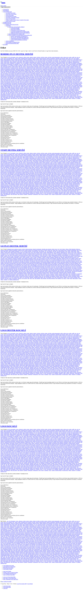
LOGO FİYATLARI (7, 11)
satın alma (23, 92)
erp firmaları (79, 63)
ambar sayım (65, 57)
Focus (62, 64)
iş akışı (51, 66)
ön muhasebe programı (73, 89)
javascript (38, 70)
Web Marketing (7, 98)
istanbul (2, 67)
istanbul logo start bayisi (58, 69)
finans (50, 64)
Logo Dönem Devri (67, 76)
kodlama (26, 71)
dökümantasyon (76, 62)
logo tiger (61, 83)
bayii (75, 58)
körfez (33, 71)
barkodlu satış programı (60, 58)
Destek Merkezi (62, 62)
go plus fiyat (47, 65)
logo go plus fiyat (57, 78)
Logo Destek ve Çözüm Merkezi (22, 76)
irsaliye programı (46, 66)
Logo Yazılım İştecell (44, 85)
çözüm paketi (19, 62)
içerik (24, 66)
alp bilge (38, 57)
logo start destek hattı (58, 81)
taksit (73, 93)
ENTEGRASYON (7, 23)
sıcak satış (6, 278)
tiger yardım (60, 96)
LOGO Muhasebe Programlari (65, 80)
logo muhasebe (32, 80)
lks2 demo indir (46, 72)
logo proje (13, 81)
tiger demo (25, 96)
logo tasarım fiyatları (30, 83)
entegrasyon (59, 63)
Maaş (19, 86)
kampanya (45, 70)
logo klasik (19, 80)
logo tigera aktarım (58, 84)
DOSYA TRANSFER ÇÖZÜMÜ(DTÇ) (19, 36)
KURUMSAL (6, 10)
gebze (67, 64)
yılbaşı (69, 98)
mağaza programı (24, 86)
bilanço (2, 59)
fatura (25, 64)
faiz (22, 64)
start (22, 93)
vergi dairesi (49, 97)
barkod (37, 58)
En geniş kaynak (52, 63)
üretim (20, 97)
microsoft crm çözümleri (71, 86)
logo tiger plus (15, 84)
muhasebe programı (19, 87)
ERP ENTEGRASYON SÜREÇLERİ (16, 34)
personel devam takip (18, 91)
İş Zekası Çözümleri (70, 66)
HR (19, 66)
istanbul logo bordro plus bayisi (50, 67)
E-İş (21, 63)
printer (59, 91)
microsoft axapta (62, 86)
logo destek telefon (11, 76)
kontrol (29, 71)
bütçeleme (31, 60)
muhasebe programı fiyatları (40, 87)
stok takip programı (45, 93)
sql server (19, 93)
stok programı (37, 93)
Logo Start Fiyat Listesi (10, 12)
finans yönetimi (55, 64)
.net (8, 57)
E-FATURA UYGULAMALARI (18, 30)
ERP (69, 63)
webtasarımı (35, 98)
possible (52, 91)
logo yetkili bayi (53, 85)
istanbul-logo (28, 70)
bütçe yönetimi (26, 60)
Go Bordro (11, 65)
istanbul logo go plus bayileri (63, 67)
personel (12, 91)
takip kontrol (68, 93)
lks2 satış (68, 72)
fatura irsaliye (29, 64)
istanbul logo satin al (20, 69)
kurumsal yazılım (44, 259)
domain (2, 63)
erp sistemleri (15, 64)
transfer (71, 96)
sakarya (16, 92)
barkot (67, 58)
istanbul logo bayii (22, 67)
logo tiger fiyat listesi (7, 84)
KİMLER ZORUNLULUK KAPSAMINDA (20, 32)
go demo (16, 65)
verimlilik (56, 97)
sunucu (58, 93)
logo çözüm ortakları (46, 74)
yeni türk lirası (65, 98)
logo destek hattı (76, 74)
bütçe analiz (14, 60)
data (36, 62)
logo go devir (24, 265)
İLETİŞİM (5, 44)
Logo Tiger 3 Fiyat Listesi (11, 14)
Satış (40, 92)
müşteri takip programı (30, 89)
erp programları (9, 64)
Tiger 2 (60, 94)
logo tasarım (14, 83)
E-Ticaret (31, 63)
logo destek (70, 74)
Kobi (2, 71)
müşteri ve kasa (38, 89)
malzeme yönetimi (50, 86)
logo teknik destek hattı (53, 83)
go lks (27, 65)
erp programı (3, 64)
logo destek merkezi (38, 263)
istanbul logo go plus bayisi (75, 67)
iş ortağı (54, 66)
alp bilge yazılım (44, 57)
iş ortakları (59, 66)
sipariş (4, 93)
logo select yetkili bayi (24, 81)
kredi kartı (37, 71)
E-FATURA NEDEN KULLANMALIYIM (20, 31)
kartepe (69, 70)
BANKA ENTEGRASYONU (12, 24)
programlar (69, 91)
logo (1, 73)
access (17, 57)
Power (56, 91)
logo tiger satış (50, 84)
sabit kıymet (12, 92)
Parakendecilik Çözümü (58, 90)
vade (41, 97)
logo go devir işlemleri (8, 78)
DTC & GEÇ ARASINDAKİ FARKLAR (19, 37)
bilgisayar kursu (36, 59)
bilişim (41, 59)
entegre (63, 63)
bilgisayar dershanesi (28, 59)
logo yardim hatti (21, 85)
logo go (58, 77)
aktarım (31, 57)
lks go (21, 72)
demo (41, 62)
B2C (13, 58)
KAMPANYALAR (7, 22)
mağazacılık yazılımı (38, 86)
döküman (70, 62)
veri (53, 97)
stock (24, 93)
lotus (12, 86)
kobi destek (12, 71)
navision (52, 89)
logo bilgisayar (62, 73)
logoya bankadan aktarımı (76, 85)
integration (36, 66)
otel (23, 90)
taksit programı (78, 93)
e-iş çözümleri (26, 63)
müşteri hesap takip (4, 89)
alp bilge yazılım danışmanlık (54, 57)
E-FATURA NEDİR (15, 28)
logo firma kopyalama (29, 77)
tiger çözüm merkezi (72, 94)
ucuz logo (79, 96)
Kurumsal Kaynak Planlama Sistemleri (60, 71)
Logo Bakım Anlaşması (35, 73)
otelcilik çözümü (31, 90)
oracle (20, 90)
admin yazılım (26, 57)
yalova (42, 98)
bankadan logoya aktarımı (26, 58)
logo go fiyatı (45, 78)
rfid (8, 92)
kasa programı (77, 70)
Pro (62, 91)
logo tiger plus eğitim (22, 84)
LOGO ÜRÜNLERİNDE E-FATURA (19, 39)
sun (56, 93)
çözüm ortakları (13, 62)
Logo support (37, 267)
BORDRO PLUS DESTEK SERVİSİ (17, 54)
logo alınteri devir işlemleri (20, 73)
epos (67, 63)
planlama (32, 91)
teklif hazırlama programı (28, 94)
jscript (41, 70)
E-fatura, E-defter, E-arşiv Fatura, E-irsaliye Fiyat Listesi (17, 20)
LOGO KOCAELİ (9, 426)
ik (25, 66)
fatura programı (46, 64)
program (64, 91)
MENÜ (5, 7)
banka (19, 58)
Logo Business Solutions (35, 262)
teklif (22, 94)
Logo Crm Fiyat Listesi (10, 21)
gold (1, 66)
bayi (72, 58)
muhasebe (13, 87)
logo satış (17, 81)
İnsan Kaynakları (30, 66)
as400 (73, 57)
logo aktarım (5, 73)
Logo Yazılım (28, 85)
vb (42, 97)
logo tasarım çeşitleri (21, 83)
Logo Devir (31, 76)
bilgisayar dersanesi (19, 59)
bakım (16, 58)
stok (27, 93)
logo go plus (51, 78)
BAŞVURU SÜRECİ (15, 29)
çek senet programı (75, 60)
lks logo (33, 72)
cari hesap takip (49, 60)
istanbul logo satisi (28, 69)
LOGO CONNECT (10, 41)
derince (53, 62)
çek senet (68, 60)
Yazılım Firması (58, 98)
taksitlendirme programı (5, 94)
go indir (24, 65)
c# (34, 60)
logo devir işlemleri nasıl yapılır (49, 76)
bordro (60, 59)
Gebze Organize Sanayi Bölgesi (75, 64)
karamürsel (65, 70)
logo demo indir (58, 74)
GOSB (13, 66)
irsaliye (40, 66)
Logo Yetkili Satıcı (60, 85)
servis (64, 92)
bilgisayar (13, 59)
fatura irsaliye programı (37, 64)
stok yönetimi (52, 93)
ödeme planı (57, 89)
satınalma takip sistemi (34, 92)
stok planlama (31, 93)
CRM (23, 62)
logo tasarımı (37, 83)
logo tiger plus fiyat (31, 84)
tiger (57, 94)
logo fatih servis (11, 77)
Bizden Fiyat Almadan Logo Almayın (50, 59)
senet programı (56, 92)
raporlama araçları (4, 277)
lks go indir (25, 72)
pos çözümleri (42, 91)
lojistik (2, 86)
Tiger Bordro (64, 94)
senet (51, 92)
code (80, 60)
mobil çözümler (6, 272)
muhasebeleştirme (76, 87)
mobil (78, 86)
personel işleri (26, 91)
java (34, 70)
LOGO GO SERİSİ (16, 79)
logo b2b (28, 73)
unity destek (5, 97)
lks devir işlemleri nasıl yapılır (14, 72)
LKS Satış (38, 72)
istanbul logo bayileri (31, 67)
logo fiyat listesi (42, 77)
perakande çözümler (70, 90)
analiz (70, 57)
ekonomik (39, 63)
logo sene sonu (32, 81)
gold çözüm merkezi (7, 66)
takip (65, 93)
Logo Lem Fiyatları (10, 15)
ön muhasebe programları (10, 275)
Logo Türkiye (65, 84)
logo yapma (15, 85)
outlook (50, 90)
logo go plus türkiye (7, 79)
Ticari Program (40, 94)
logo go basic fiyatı (76, 77)
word (39, 98)
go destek (20, 65)
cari (36, 60)
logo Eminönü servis (76, 76)
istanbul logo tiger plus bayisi (11, 70)
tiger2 (65, 96)
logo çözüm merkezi (29, 74)
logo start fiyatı (76, 81)
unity (2, 97)
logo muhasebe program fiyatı (42, 80)
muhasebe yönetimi (68, 87)
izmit (32, 70)
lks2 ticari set (79, 72)
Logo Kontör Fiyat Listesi (11, 16)
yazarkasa (46, 98)
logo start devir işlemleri (67, 81)
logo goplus (72, 79)
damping (27, 62)
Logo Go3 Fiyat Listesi (10, 18)
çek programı (63, 60)
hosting (16, 66)
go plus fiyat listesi (54, 65)
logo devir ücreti (59, 76)
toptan (68, 96)
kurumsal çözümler (47, 71)
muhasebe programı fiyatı (29, 87)
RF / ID (5, 92)
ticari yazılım (53, 94)
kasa (73, 70)
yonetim (73, 98)
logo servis (38, 81)
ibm (21, 66)
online (11, 90)
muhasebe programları (51, 87)
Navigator (48, 89)
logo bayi (42, 73)
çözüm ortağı (6, 62)
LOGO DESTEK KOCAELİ (13, 330)
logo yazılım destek (36, 85)
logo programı (7, 81)
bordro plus (64, 59)
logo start (51, 81)
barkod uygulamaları (51, 58)
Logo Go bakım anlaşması (66, 77)
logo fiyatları (54, 77)
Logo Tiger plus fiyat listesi (41, 84)
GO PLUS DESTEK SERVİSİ (14, 246)
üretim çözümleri (25, 97)
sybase (61, 93)
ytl (75, 98)
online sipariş (16, 90)
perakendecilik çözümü (5, 91)
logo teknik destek (44, 83)
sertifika (60, 92)
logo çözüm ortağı (37, 74)
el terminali (43, 63)
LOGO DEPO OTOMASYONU (13, 42)
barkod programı (42, 58)
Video (64, 97)
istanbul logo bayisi (40, 67)
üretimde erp (32, 97)
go (8, 65)
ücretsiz (74, 96)
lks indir (30, 72)
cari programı (55, 60)
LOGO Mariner (25, 80)
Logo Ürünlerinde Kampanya (7, 85)
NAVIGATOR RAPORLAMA (12, 43)
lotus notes (15, 86)
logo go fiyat (31, 78)
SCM (48, 92)
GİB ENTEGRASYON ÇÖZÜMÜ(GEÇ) (20, 38)
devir (67, 62)
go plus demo (35, 65)
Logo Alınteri (11, 73)
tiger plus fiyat (47, 96)
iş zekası (63, 66)
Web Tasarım (20, 98)
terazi (35, 94)
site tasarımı (8, 93)
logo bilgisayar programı (70, 73)
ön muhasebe (65, 89)
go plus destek (42, 65)
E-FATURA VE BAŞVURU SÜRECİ (16, 27)
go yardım (68, 65)
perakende (76, 90)
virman (67, 97)
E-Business (12, 63)
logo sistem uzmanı (45, 81)
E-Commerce (17, 63)
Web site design (14, 98)
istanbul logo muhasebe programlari (8, 69)
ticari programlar (46, 94)
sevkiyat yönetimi (69, 92)
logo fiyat (37, 77)
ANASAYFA (6, 9)
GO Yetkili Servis (74, 65)
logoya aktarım (68, 85)
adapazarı (21, 57)
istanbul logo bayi (14, 67)
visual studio (77, 97)
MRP (9, 87)
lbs (4, 72)
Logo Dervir (64, 74)
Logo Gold (67, 79)
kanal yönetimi (60, 70)
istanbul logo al (7, 67)
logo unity (70, 84)
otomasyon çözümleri (44, 90)
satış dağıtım (44, 92)
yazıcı (50, 98)
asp (75, 57)
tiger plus (41, 96)
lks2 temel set (73, 72)
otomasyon (37, 90)
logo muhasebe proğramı (54, 80)
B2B (5, 58)
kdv (81, 70)
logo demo (53, 74)
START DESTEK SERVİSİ (13, 150)
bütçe (10, 60)
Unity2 (17, 97)
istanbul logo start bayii (37, 69)
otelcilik (25, 90)
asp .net (78, 57)
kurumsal (41, 71)
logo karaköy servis (13, 80)
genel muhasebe (4, 65)
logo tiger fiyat (36, 269)
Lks (6, 72)
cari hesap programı (41, 60)
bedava (77, 58)
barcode (33, 58)
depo (44, 62)
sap (19, 92)
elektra (47, 63)
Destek (57, 62)
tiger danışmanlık (9, 96)
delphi (38, 62)
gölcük (79, 65)
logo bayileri (47, 73)
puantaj (73, 91)
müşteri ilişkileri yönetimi (14, 89)
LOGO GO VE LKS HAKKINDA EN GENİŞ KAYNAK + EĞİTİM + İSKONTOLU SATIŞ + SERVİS (43, 79)
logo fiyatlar (48, 77)
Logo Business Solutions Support (12, 74)
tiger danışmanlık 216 (18, 96)
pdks (64, 90)
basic (70, 58)
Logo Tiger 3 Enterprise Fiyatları (12, 17)
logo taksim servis (7, 83)
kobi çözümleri (6, 71)
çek (59, 60)
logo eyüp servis (4, 77)
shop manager (76, 92)
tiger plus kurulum (54, 96)
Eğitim (34, 63)
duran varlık (6, 63)
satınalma (27, 92)
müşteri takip (22, 89)
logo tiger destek (74, 83)
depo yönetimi (48, 62)
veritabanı (61, 97)
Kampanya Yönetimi (52, 70)
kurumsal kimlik (71, 71)
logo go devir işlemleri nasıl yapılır (21, 78)
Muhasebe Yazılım (60, 87)
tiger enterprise (36, 96)
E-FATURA (8, 25)
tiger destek (30, 96)
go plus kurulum (62, 65)
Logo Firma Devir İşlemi (20, 77)
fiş (59, 64)
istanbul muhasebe (21, 70)
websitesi (25, 98)
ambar (61, 57)
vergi (45, 97)
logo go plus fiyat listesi (66, 78)
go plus (30, 65)
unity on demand (11, 97)
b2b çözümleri (9, 58)
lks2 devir (57, 72)
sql (15, 93)
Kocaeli (20, 71)
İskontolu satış (77, 66)
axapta (2, 58)
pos (37, 91)
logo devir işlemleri (38, 76)
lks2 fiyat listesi (63, 72)
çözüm (2, 62)
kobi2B (16, 71)
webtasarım (30, 98)
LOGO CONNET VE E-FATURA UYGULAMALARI (20, 35)
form (65, 64)
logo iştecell (6, 80)
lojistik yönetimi (7, 86)
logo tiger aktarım (66, 83)
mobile (6, 87)
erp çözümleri (73, 63)
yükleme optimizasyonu (14, 279)
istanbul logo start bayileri (48, 69)
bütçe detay (20, 60)
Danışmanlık (32, 62)
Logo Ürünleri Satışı (77, 84)
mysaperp (44, 89)
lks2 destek (52, 72)
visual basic (71, 97)
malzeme (44, 86)
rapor (76, 91)
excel (20, 64)
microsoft (57, 86)
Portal (35, 91)
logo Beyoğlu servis (54, 73)
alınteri (34, 57)
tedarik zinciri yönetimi (15, 94)
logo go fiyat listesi (38, 78)
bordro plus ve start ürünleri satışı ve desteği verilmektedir (64, 250)
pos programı (48, 91)
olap (61, 89)
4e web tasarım (12, 57)
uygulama (37, 97)
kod (23, 71)
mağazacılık (30, 86)
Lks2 (42, 72)
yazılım (53, 98)
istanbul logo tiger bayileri (69, 69)
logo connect (21, 74)
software (13, 93)
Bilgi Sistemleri (7, 59)
